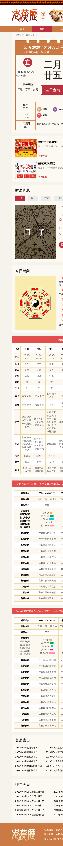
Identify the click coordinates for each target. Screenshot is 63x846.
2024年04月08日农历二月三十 (29, 796)
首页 (28, 35)
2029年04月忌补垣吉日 (26, 747)
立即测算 (43, 156)
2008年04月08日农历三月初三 (29, 814)
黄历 (35, 35)
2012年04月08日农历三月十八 (29, 810)
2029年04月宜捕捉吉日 (26, 752)
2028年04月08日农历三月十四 (29, 792)
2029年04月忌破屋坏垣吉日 (28, 766)
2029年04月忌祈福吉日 (26, 770)
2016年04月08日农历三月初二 (29, 805)
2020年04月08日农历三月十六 (29, 801)
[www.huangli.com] (42, 15)
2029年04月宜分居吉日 (26, 757)
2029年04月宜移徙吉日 (26, 761)
